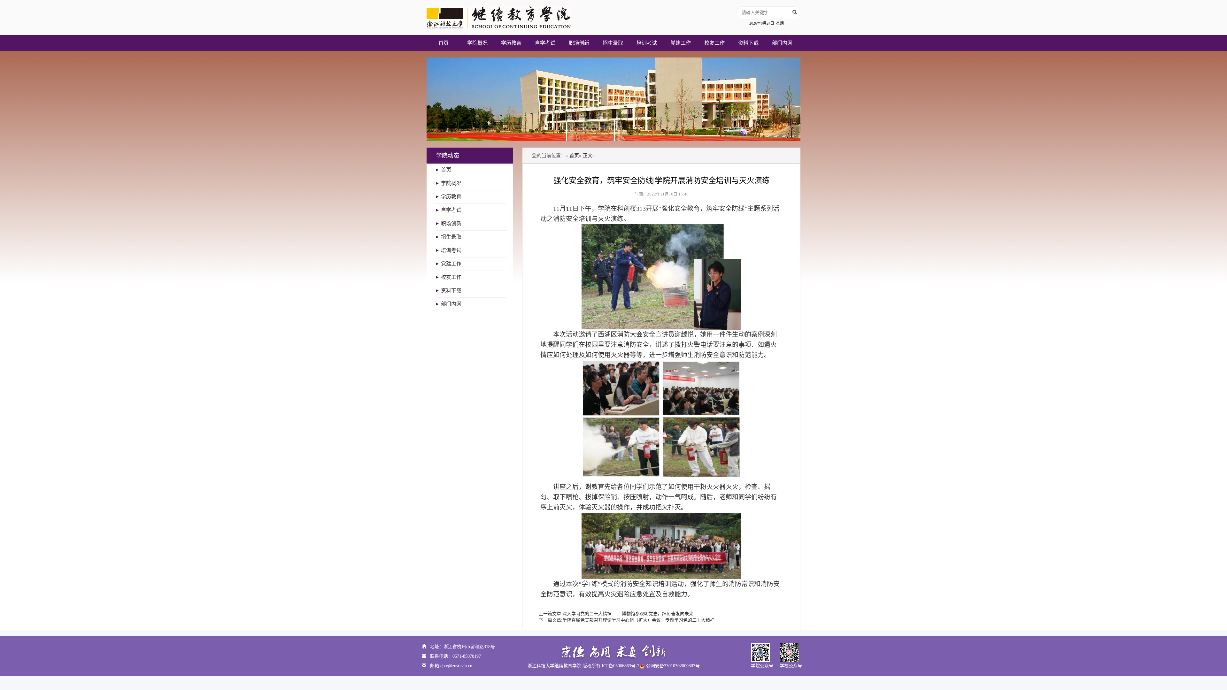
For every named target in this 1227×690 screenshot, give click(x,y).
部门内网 (782, 43)
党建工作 (680, 43)
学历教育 (511, 43)
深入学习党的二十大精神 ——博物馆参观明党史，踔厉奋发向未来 (627, 613)
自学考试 (545, 43)
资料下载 (748, 43)
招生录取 (613, 43)
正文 (587, 155)
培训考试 (647, 43)
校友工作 (714, 43)
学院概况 (477, 43)
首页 (443, 43)
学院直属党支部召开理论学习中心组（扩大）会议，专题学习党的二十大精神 (638, 620)
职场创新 (579, 43)
